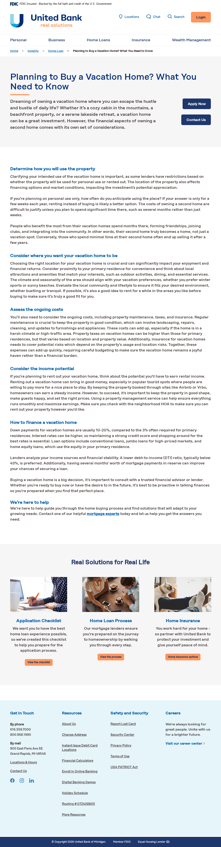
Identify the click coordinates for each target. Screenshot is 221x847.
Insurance (141, 40)
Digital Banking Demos (86, 782)
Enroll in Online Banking (86, 771)
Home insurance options (183, 657)
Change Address (74, 734)
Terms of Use (119, 756)
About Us (69, 724)
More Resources (73, 814)
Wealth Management (191, 40)
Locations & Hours (23, 762)
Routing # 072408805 (78, 804)
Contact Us (196, 120)
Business (56, 40)
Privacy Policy (120, 745)
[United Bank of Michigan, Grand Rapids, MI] (46, 21)
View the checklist (38, 662)
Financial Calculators (77, 760)
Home (14, 51)
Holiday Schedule (75, 793)
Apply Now (199, 104)
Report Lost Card (123, 724)
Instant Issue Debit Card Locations (80, 748)
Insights (33, 51)
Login (201, 17)
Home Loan (55, 51)
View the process (111, 657)
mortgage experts (103, 514)
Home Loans (98, 40)
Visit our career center (186, 743)
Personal (18, 40)
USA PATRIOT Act (124, 767)
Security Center (122, 734)
